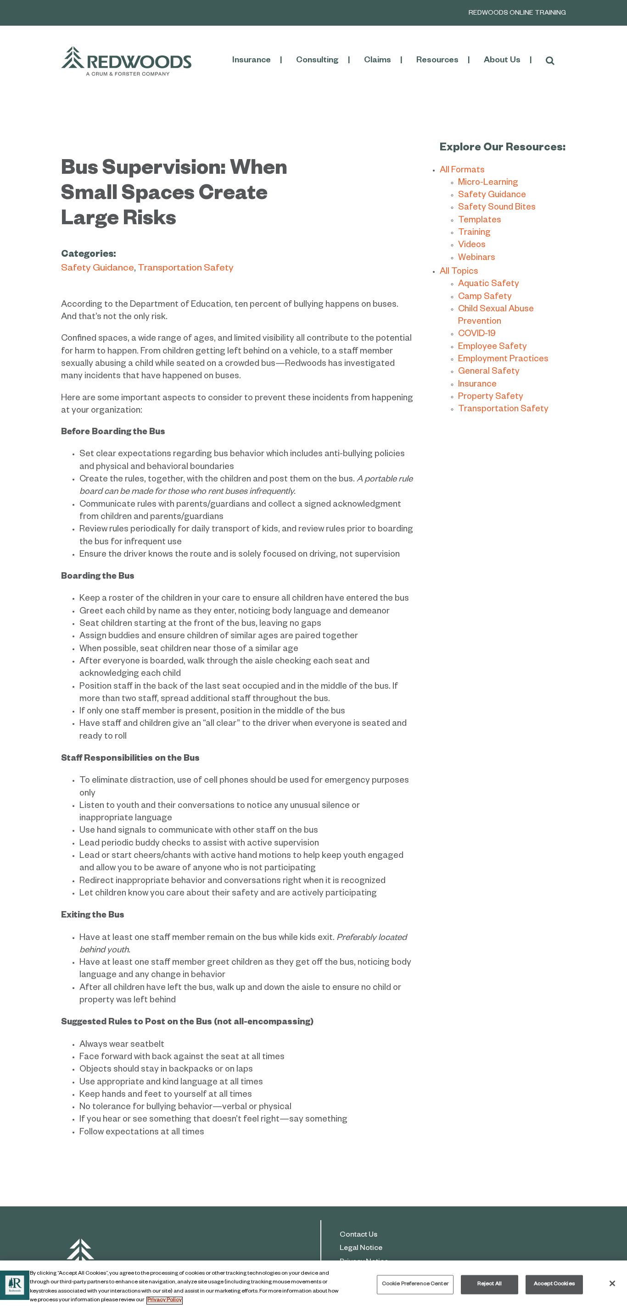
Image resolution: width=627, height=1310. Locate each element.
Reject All (489, 1285)
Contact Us (358, 1236)
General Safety (489, 372)
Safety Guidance (97, 269)
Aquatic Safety (488, 285)
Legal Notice (361, 1249)
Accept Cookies (554, 1285)
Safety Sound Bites (497, 208)
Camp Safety (485, 298)
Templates (479, 221)
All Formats (462, 171)
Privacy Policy (164, 1301)
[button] (550, 61)
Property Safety (490, 398)
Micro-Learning (488, 183)
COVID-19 (477, 335)
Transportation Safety (186, 269)
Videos (472, 246)
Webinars (476, 259)
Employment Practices (503, 360)
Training (474, 233)
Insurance (477, 385)
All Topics (459, 272)
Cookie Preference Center (415, 1285)
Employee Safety (492, 348)
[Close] (612, 1283)
